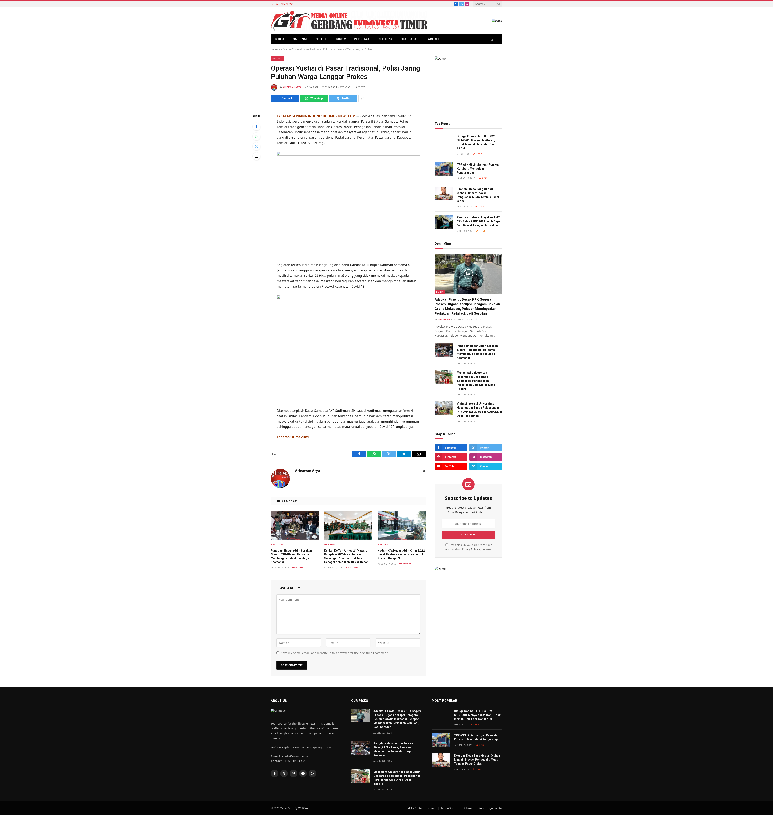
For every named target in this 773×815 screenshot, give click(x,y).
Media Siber (448, 808)
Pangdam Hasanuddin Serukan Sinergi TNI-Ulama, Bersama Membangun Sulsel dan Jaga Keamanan (300, 4)
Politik (321, 39)
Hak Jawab (467, 808)
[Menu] (497, 39)
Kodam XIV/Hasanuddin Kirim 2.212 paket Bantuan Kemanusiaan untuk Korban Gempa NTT (401, 554)
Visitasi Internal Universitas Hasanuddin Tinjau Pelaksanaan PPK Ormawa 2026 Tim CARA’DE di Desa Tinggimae (479, 409)
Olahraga (408, 39)
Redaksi (431, 808)
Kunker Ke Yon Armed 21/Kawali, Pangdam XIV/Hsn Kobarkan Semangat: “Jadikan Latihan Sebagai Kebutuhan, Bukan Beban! (346, 556)
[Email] (256, 156)
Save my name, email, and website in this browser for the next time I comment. (334, 653)
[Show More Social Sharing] (362, 98)
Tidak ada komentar (337, 87)
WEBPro (303, 808)
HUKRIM (340, 39)
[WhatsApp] (256, 136)
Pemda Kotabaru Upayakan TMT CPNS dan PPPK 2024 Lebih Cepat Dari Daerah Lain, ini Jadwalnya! (479, 221)
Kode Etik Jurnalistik (490, 808)
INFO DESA (385, 39)
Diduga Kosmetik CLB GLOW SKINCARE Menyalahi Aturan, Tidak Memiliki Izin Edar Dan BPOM (476, 142)
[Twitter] (256, 146)
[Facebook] (256, 126)
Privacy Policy (470, 549)
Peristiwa (361, 39)
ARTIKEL (433, 39)
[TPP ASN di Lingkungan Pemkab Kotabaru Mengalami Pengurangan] (444, 169)
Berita (279, 39)
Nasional (299, 39)
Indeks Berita (414, 808)
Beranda (275, 49)
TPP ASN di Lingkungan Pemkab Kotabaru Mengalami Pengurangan (478, 168)
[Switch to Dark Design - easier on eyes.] (492, 39)
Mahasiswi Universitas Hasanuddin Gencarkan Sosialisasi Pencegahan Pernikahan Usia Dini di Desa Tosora (476, 380)
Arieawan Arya (292, 87)
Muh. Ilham (444, 319)
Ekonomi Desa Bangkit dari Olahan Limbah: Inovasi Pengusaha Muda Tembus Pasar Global (478, 195)
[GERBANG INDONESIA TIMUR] (349, 21)
